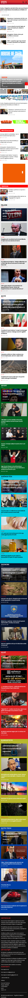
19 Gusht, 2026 (11, 31)
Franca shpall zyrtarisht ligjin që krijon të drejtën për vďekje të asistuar (16, 28)
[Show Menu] (26, 2)
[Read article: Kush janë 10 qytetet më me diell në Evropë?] (14, 788)
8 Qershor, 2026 (5, 602)
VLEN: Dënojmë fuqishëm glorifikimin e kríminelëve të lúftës (12, 213)
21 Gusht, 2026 (11, 23)
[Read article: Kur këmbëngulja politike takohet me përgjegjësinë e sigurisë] (4, 198)
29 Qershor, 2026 (6, 578)
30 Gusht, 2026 (6, 399)
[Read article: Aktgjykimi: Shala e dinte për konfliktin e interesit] (3, 36)
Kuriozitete (4, 796)
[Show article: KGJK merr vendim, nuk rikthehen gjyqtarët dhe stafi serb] (17, 91)
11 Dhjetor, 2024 (5, 886)
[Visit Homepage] (4, 2)
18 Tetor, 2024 (4, 909)
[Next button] (26, 83)
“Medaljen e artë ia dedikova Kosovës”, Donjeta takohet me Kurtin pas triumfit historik (12, 421)
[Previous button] (26, 86)
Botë (2, 283)
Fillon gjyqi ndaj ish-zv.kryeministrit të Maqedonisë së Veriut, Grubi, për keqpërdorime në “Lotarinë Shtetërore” (12, 287)
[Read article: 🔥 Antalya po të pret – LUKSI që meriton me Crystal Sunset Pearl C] (14, 676)
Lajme (2, 237)
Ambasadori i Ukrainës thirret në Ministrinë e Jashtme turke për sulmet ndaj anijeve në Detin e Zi (9, 149)
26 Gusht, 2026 (12, 193)
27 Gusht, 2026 (5, 266)
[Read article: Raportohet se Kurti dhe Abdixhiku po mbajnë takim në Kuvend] (24, 142)
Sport (3, 441)
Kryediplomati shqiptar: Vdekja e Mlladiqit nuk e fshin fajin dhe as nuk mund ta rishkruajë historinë (14, 263)
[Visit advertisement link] (14, 97)
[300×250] (11, 59)
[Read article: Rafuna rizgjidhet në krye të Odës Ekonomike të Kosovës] (14, 633)
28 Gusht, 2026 (4, 11)
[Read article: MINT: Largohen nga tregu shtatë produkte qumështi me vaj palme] (3, 42)
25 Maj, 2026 (4, 690)
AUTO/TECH (4, 860)
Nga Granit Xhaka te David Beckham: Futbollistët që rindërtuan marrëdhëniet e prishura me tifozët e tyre (13, 468)
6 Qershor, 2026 (5, 624)
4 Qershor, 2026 (5, 647)
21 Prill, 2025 (4, 800)
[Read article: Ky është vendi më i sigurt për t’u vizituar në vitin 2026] (14, 721)
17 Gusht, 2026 (5, 536)
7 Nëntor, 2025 (5, 735)
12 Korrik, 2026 (6, 666)
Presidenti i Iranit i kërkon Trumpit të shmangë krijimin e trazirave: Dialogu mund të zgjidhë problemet (9, 157)
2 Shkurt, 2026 (5, 712)
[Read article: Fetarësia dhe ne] (14, 874)
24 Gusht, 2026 (5, 290)
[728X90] (14, 121)
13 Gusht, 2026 (11, 44)
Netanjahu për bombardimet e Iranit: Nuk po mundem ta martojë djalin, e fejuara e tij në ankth (13, 776)
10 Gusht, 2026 (5, 559)
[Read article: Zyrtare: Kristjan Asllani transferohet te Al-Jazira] (14, 433)
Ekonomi (3, 596)
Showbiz (3, 707)
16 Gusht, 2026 (11, 37)
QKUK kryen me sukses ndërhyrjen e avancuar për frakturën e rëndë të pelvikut (12, 485)
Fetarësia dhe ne (6, 885)
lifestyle (5, 657)
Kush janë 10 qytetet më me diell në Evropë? (13, 798)
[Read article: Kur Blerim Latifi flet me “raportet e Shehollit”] (4, 191)
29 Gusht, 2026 (4, 137)
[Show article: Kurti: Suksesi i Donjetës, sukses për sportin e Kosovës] (3, 91)
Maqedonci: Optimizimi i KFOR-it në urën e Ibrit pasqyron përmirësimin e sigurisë (17, 20)
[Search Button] (23, 2)
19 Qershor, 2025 (5, 779)
